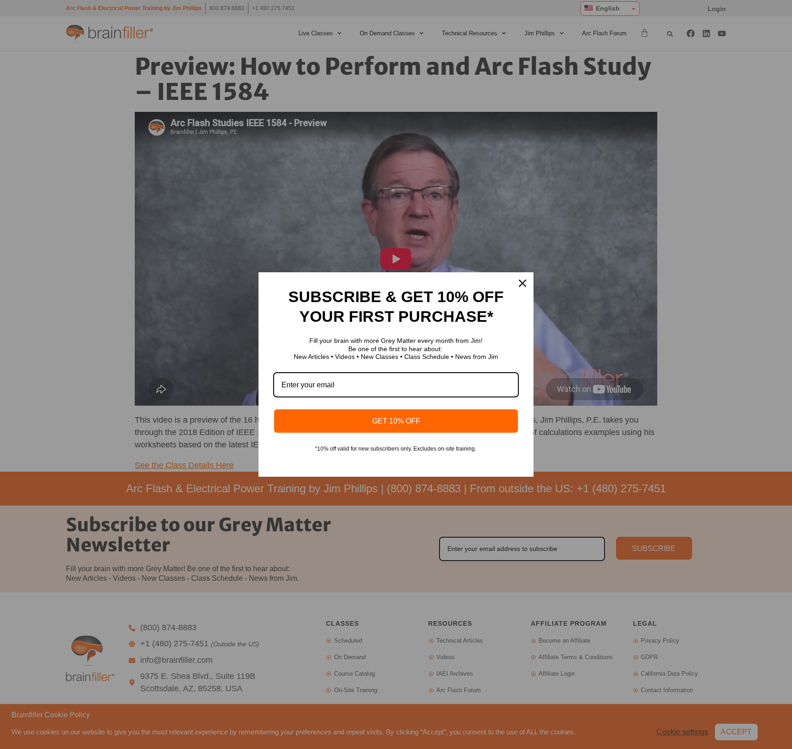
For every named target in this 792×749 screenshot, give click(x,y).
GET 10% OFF (396, 421)
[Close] (523, 283)
